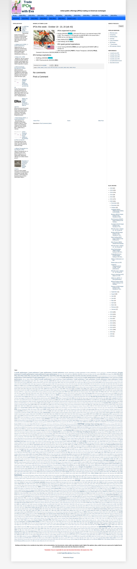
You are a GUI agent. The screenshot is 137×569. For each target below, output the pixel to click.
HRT (37, 446)
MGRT (33, 468)
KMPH (121, 454)
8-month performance (101, 379)
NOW (82, 478)
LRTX (39, 462)
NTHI (122, 478)
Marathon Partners (65, 463)
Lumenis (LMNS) (77, 462)
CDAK (121, 404)
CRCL (53, 414)
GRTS (78, 441)
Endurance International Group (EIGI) (36, 427)
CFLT (94, 406)
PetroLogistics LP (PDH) (23, 488)
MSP (65, 67)
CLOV (24, 410)
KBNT (47, 454)
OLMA (75, 482)
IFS (119, 446)
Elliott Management (105, 425)
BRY (53, 401)
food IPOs (77, 433)
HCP (59, 443)
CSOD (18, 415)
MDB (121, 465)
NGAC (50, 476)
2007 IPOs (64, 374)
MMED (112, 470)
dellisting (68, 418)
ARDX (66, 391)
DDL (119, 417)
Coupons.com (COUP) (114, 412)
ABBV (35, 380)
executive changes (40, 430)
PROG (107, 491)
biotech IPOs (55, 398)
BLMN (23, 399)
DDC (115, 417)
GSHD (92, 441)
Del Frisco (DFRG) (41, 418)
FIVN (116, 431)
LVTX (107, 462)
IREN (48, 451)
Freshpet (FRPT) (75, 435)
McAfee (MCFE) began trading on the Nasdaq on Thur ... (117, 234)
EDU (48, 425)
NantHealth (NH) (105, 473)
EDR (43, 425)
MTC (35, 473)
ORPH (97, 483)
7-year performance (90, 379)
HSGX (42, 446)
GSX (101, 441)
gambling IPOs (66, 436)
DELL (58, 418)
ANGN (82, 388)
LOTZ (116, 460)
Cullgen (57, 415)
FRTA (97, 435)
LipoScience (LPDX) (35, 460)
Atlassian (65, 393)
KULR (96, 455)
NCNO (60, 475)
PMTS (97, 490)
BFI (74, 396)
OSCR (101, 483)
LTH (49, 462)
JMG (66, 452)
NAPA (118, 473)
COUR (121, 412)
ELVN (113, 425)
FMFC (51, 433)
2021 (111, 199)
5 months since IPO (115, 59)
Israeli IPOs (64, 451)
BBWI (90, 394)
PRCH (55, 491)
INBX (80, 447)
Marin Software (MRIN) (93, 463)
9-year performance (25, 380)
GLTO (30, 439)
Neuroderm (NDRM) (91, 475)
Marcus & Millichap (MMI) (75, 463)
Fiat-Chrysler (22, 431)
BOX (96, 399)
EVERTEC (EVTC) (107, 428)
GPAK (94, 439)
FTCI (121, 435)
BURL (95, 401)
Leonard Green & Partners (29, 458)
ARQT (102, 391)
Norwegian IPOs (71, 478)
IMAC (49, 447)
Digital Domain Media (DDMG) (51, 420)
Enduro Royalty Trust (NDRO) (50, 427)
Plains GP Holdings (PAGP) (31, 490)
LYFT (18, 463)
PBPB (39, 487)
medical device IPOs (45, 467)
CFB (91, 406)
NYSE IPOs (113, 35)
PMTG (94, 490)
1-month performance (20, 372)
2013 (111, 325)
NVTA (60, 480)
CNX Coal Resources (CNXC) (100, 410)
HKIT (61, 444)
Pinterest (117, 488)
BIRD (70, 398)
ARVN (114, 391)
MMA (109, 470)
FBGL (97, 430)
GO (57, 439)
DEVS (116, 418)
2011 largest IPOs (110, 374)
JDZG (18, 452)
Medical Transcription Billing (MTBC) (58, 466)
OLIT (68, 482)
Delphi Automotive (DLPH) (76, 418)
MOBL (38, 471)
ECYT (35, 425)
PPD (41, 491)
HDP (78, 443)
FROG (90, 435)
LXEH (115, 462)
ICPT (100, 446)
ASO (18, 393)
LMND (60, 460)
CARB (35, 404)
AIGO (93, 383)
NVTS (62, 480)
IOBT (91, 449)
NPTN (88, 478)
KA (119, 452)
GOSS (91, 439)
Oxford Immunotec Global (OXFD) (31, 485)
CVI (93, 415)
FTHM (25, 436)
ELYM (116, 425)
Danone (58, 417)
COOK (84, 412)
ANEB (61, 388)
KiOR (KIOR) (75, 454)
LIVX (49, 460)
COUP (107, 412)
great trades (23, 441)
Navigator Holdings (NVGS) (36, 475)
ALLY (104, 385)
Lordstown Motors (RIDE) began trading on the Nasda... (117, 211)
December (114, 203)
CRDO (62, 414)
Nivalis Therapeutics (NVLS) (90, 476)
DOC (121, 420)
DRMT (81, 421)
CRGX (68, 414)
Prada (50, 491)
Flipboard (16, 433)
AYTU (44, 394)
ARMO (96, 391)
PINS (113, 488)
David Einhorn (90, 417)
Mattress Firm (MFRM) (68, 465)
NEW (104, 475)
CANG (26, 404)
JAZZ (115, 451)
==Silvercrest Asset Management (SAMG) (19, 67)
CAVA (86, 404)
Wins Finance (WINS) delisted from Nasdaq (117, 243)
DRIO (70, 421)
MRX (121, 471)
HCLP (56, 443)
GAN (71, 436)
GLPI (25, 439)
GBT (88, 436)
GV (26, 443)
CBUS (114, 404)
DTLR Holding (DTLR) (111, 421)
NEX (28, 476)
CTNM (43, 415)
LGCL (67, 458)
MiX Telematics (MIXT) (87, 470)
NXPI (68, 480)
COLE (114, 410)
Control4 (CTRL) (79, 412)
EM (118, 425)
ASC (15, 393)
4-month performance (66, 377)
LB (75, 457)
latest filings (55, 457)
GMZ (49, 439)
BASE (75, 394)
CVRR (99, 415)
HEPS (109, 443)
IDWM (114, 446)
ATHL (56, 393)
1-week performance (33, 372)
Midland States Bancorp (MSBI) (21, 470)
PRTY (18, 493)
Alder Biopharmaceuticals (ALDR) (64, 385)
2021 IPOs (68, 15)
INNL (25, 449)
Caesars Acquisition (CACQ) (56, 402)
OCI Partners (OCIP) (115, 480)
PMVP (71, 67)
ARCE (36, 391)
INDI (103, 447)
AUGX (79, 393)
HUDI (59, 446)
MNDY (118, 470)
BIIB (28, 398)
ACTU (109, 380)
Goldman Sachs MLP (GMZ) (77, 439)
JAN (100, 451)
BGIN (78, 396)
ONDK (121, 482)
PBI (31, 486)
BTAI (64, 401)
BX (113, 401)
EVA (78, 428)
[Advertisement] (76, 5)
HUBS (56, 446)
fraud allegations (58, 435)
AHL (76, 383)
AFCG (15, 383)
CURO (67, 415)
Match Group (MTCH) (54, 465)
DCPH (110, 417)
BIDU (89, 396)
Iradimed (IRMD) (43, 451)
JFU (29, 452)
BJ (79, 398)
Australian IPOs (91, 393)
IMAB (47, 447)
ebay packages (111, 424)
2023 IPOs (50, 15)
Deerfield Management (32, 418)
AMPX (19, 388)
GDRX (98, 436)
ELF (99, 425)
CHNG (28, 409)
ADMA (49, 382)
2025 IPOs (31, 15)
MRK (111, 471)
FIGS (52, 431)
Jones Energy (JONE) (85, 452)
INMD (22, 449)
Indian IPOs (107, 447)
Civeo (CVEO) (58, 409)
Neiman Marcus (68, 475)
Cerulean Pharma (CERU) (84, 406)
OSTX (110, 483)
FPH (33, 435)
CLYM (46, 410)
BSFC (58, 401)
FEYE (110, 430)
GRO (71, 441)
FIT (105, 431)
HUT (66, 446)
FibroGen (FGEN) (29, 431)
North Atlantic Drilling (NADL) (46, 478)
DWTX (38, 424)
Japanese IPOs (107, 451)
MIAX (50, 468)
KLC (103, 454)
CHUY (41, 409)
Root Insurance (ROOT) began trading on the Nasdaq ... (117, 221)
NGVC (59, 476)
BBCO (81, 394)
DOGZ (24, 421)
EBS (122, 424)
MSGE (21, 473)
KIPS (79, 454)
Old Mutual (64, 482)
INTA (71, 449)
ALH (78, 385)
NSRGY (110, 478)
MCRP (116, 465)
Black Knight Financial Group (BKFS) (91, 398)
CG (96, 406)
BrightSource (25, 401)
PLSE (77, 490)
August (113, 294)
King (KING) (69, 454)
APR (89, 390)
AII (99, 383)
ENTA (83, 427)
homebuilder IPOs (90, 444)
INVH (83, 449)
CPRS (39, 414)
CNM (69, 410)
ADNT (56, 382)
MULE (67, 473)
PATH (114, 485)
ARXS (117, 391)
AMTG (36, 388)
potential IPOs (37, 491)
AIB (91, 383)
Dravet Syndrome (62, 421)
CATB (58, 404)
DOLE (27, 421)
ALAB (27, 385)
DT (98, 421)
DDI (117, 417)
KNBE (15, 455)
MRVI (119, 471)
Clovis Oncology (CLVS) (31, 410)
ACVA (115, 380)
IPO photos (119, 449)
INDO (111, 447)
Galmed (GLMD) (56, 436)
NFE (48, 476)
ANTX (106, 388)
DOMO (31, 421)
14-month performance (112, 372)
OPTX (72, 483)
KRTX (72, 455)
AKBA (15, 385)
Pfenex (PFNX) (42, 488)
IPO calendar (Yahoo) (115, 46)
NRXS (106, 478)
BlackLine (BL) (102, 398)
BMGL (59, 399)
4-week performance (78, 377)
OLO (78, 482)
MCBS (96, 465)
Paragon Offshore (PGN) (68, 485)
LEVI (43, 458)
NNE (115, 476)
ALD (52, 385)
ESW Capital (51, 428)
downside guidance (43, 421)
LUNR (90, 462)
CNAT (61, 410)
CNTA (81, 410)
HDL (75, 443)
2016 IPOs (114, 15)
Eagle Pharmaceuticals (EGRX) (70, 424)
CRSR (38, 67)
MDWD (27, 466)
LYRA (21, 463)
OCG (106, 480)
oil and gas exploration (39, 482)
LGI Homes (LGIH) (79, 458)
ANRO (91, 388)
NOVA (76, 478)
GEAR (110, 436)
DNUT (118, 420)
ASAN (121, 391)
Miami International (44, 468)
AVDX (118, 393)
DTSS (117, 421)
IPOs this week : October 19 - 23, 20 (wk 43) (117, 246)
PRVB (24, 493)
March (113, 305)
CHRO (38, 409)
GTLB (110, 441)
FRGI (83, 435)
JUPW (111, 452)
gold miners (67, 439)
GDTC (104, 436)
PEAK (60, 486)
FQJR (41, 435)
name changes (95, 473)
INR (39, 449)
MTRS (50, 473)
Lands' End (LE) (23, 457)
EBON (119, 424)
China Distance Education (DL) (98, 407)
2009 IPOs (75, 374)
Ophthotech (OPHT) (58, 483)
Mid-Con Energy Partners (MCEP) (82, 468)
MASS (36, 465)
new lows (107, 475)
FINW (74, 431)
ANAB (45, 388)
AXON (35, 394)
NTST (21, 480)
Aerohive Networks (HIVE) (107, 382)
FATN (94, 430)
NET (86, 475)
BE (15, 396)
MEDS (68, 466)
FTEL (22, 436)
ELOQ (110, 425)
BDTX (121, 394)
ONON (31, 483)
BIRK (73, 398)
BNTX (75, 399)
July (112, 296)
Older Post (101, 120)
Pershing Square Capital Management (109, 486)
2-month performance (27, 374)
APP (39, 390)
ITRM (78, 451)
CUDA (54, 415)
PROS (110, 491)
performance (94, 486)
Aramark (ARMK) (116, 390)
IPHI (106, 449)
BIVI (78, 398)
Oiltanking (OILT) (49, 482)
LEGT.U (19, 458)
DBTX (102, 417)
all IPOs (86, 385)
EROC (34, 428)
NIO (77, 476)
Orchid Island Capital (82, 483)
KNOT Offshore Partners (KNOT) (33, 455)
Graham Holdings (110, 439)
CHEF (33, 407)
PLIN (65, 490)
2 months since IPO (115, 55)
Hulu (64, 446)
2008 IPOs (69, 374)
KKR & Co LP (95, 454)
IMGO (52, 447)
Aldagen (55, 385)
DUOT (28, 424)
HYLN (80, 446)
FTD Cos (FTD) (17, 436)
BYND (121, 401)
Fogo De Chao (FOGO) (69, 433)
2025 (111, 190)
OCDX (100, 480)
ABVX (75, 380)
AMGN (103, 387)
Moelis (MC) (53, 471)
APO (37, 390)
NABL (89, 473)
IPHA (104, 449)
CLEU (121, 409)
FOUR (15, 435)
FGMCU (116, 430)
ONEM (19, 483)
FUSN (37, 436)
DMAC (99, 420)
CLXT (43, 410)
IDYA (117, 446)
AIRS (116, 383)
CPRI (37, 414)
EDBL (38, 425)
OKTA (57, 482)
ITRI (76, 451)
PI (97, 488)
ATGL (50, 393)
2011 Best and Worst (87, 374)
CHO (32, 409)
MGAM (121, 466)
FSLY (113, 435)
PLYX (88, 490)
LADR (121, 455)
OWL (23, 485)
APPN (86, 390)
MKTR (93, 470)
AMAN (38, 387)
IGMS (121, 446)
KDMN (62, 454)
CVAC (81, 415)
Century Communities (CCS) (44, 406)
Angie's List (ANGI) (75, 388)
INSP (66, 449)
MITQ (81, 470)
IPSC (31, 451)
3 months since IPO (115, 57)
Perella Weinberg (87, 486)
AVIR (22, 394)
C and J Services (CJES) (31, 402)
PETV (29, 488)
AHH (72, 383)
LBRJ (80, 457)
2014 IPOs (25, 18)
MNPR (121, 470)
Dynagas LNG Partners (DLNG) (49, 424)
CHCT (19, 407)
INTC (73, 449)
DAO (61, 417)
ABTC (58, 380)
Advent (82, 382)
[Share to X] (54, 65)
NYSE (77, 480)
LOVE (119, 460)
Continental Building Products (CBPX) (67, 412)
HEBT (98, 443)
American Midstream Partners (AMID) (94, 387)
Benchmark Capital (35, 396)
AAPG (32, 380)
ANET (64, 388)
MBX (90, 465)
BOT (91, 399)
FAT (81, 430)
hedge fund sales (104, 443)
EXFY (46, 430)
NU (23, 480)
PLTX (85, 490)
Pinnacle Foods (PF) (107, 488)
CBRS (97, 404)
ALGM (75, 385)
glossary (22, 439)
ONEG (15, 483)
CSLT (15, 415)
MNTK (21, 471)
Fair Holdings (77, 430)
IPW (34, 451)
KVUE (102, 455)
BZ (20, 402)
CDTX (24, 406)
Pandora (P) (56, 485)
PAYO (29, 486)
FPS (38, 435)
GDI (96, 436)
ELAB (77, 425)
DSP (96, 421)
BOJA (82, 399)
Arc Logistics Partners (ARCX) (28, 391)
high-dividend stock (38, 444)
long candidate (110, 460)
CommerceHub (17, 412)
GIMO (83, 438)
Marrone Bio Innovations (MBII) (28, 465)
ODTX (15, 482)
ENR (81, 427)
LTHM (51, 462)
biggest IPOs (24, 398)
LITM (41, 460)
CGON (101, 406)
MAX (79, 465)
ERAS (23, 428)
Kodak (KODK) (46, 455)
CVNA (96, 415)
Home (14, 15)
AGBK (29, 383)
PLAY (49, 490)
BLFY (18, 399)
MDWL (31, 466)
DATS (83, 417)
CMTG (58, 410)
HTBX (48, 446)
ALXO (30, 387)
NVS (54, 480)
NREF (101, 478)
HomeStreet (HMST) (99, 444)
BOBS (78, 399)
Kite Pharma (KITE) (85, 454)
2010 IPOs (62, 18)
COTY (104, 412)
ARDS (60, 391)
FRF (80, 435)
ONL (25, 483)
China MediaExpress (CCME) (111, 407)
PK (22, 490)
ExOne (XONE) (51, 430)
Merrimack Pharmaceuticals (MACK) (100, 466)
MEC (39, 466)
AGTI (70, 383)
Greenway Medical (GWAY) (60, 441)
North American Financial (34, 478)
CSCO (121, 414)
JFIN (24, 452)
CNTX (89, 410)
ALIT (81, 385)
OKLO (54, 482)
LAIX (18, 457)
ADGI (44, 382)
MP (101, 471)
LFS (56, 458)
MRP (116, 471)
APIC (23, 390)
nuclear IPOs (27, 480)
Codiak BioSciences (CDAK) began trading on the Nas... (117, 255)
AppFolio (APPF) (49, 390)
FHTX (15, 431)
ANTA (99, 388)
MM (107, 470)
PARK (75, 485)
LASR (51, 457)
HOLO (72, 444)
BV (100, 401)
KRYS (79, 455)
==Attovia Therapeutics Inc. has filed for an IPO (21, 149)
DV (36, 424)
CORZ (97, 412)
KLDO (105, 454)
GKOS (88, 438)
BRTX (48, 401)
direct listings (76, 420)
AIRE (111, 383)
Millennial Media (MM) (60, 470)
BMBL (56, 399)
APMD (34, 390)
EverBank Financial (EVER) (97, 428)
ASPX (35, 393)
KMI (119, 454)
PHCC (74, 488)
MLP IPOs (100, 470)
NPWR (91, 478)
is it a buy (58, 451)
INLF (18, 449)
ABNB (50, 380)
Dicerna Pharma (38, 420)
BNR (70, 399)
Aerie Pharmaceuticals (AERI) (92, 382)
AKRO (21, 385)
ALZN (33, 387)
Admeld (53, 382)
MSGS (27, 473)
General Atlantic (115, 436)
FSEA (108, 435)
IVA (81, 451)
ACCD (84, 380)
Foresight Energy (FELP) (85, 433)
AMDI (66, 387)
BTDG (69, 401)
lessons (40, 458)
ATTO (69, 393)
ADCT (31, 382)
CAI (72, 402)
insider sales (43, 449)
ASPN (32, 393)
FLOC (29, 433)
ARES (72, 391)
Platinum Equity (44, 490)
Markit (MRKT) (116, 463)
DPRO (57, 421)
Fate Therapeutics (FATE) (87, 430)
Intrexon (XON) (78, 449)
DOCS (18, 421)
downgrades (35, 421)
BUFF (92, 401)
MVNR (74, 473)
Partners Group (103, 485)
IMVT (78, 447)
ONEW (22, 483)
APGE (18, 390)
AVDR (115, 393)
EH (66, 425)
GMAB (39, 439)
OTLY (121, 483)
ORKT (94, 483)
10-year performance (70, 372)
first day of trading (82, 432)
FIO (76, 431)
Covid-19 (20, 414)
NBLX (43, 475)
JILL (53, 452)
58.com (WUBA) (34, 379)
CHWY (44, 409)
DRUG (87, 421)
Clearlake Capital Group (114, 409)
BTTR (81, 401)
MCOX (110, 465)
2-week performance (39, 374)
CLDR (87, 409)
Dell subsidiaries (62, 418)
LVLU (104, 462)
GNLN (55, 439)
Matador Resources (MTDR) (44, 465)
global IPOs (109, 438)
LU (58, 462)
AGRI (56, 383)
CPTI (42, 414)
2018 (111, 314)
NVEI (47, 480)
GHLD (45, 67)
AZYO (54, 394)
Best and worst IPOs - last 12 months (57, 396)
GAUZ (80, 436)
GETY (47, 438)
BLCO (121, 398)
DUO (23, 424)
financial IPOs (56, 432)
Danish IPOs (53, 417)
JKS (64, 452)
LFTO (61, 458)
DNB (107, 420)
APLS (26, 390)
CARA (32, 404)
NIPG (80, 476)
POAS (103, 490)
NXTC (73, 480)
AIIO (102, 383)
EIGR (72, 425)
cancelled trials (21, 404)
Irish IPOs (52, 451)
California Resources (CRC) (79, 402)
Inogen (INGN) (32, 449)
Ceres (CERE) (62, 406)
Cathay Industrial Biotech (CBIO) (78, 404)
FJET (119, 431)
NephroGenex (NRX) (80, 475)
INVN (85, 449)
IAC (85, 446)
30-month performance (50, 377)
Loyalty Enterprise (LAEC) (24, 462)
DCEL (107, 417)
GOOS (88, 439)
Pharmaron (64, 488)
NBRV (46, 475)
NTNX (18, 480)
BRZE (55, 401)
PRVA (21, 493)
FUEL (31, 436)
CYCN (21, 417)
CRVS (94, 414)
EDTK (45, 425)
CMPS (55, 410)
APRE (91, 390)
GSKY (96, 441)
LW (112, 462)
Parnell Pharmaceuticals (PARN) (84, 485)
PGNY (52, 488)
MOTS (98, 471)
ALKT (83, 385)
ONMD (28, 483)
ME (36, 466)
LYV (23, 463)
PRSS (15, 493)
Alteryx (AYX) (20, 387)
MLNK (96, 470)
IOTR (101, 449)
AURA (85, 393)
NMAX (109, 476)
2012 (111, 327)
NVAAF (38, 480)
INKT (15, 449)
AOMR (112, 388)
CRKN (74, 414)
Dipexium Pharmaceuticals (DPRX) (65, 420)
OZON (43, 485)
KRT (70, 455)
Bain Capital (62, 394)
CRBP (47, 414)
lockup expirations (75, 460)
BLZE (54, 399)
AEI (84, 382)
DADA (45, 417)
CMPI (53, 410)
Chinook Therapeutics (22, 409)
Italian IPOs (69, 451)
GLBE (91, 438)
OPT (70, 483)
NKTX (100, 476)
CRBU (50, 414)
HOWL (23, 446)
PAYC (26, 486)
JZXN (117, 452)
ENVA (86, 427)
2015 (111, 320)
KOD (42, 455)
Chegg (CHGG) (39, 407)
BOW (93, 399)
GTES (104, 441)
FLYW (48, 433)
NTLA (15, 480)
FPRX (36, 435)
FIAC (18, 431)
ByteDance (16, 402)
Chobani (35, 409)
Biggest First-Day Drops (114, 396)
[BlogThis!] (52, 65)
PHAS (68, 488)
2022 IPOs (59, 15)
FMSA (54, 433)
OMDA (85, 482)
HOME (75, 444)
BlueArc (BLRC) (49, 399)
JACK (88, 451)
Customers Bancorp (76, 415)
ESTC (46, 428)
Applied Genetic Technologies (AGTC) (62, 390)
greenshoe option (50, 441)
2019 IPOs (86, 15)
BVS (103, 401)
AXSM (38, 394)
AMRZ (27, 388)
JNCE (74, 452)
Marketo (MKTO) (109, 463)
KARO (33, 454)
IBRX (92, 446)
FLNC (26, 433)
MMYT (115, 470)
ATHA (53, 393)
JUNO (105, 452)
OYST (40, 485)
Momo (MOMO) (66, 471)
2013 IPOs (34, 18)
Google (84, 439)
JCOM (117, 451)
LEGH (121, 457)
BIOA (35, 398)
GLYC (36, 439)
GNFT (52, 439)
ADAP (28, 382)
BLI (20, 399)
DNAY (104, 420)
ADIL (47, 382)
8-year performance (113, 379)
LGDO (73, 458)
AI (85, 383)
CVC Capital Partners (88, 415)
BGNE (81, 396)
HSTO (45, 446)
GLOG (118, 438)
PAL (47, 485)
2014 (111, 323)
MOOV (74, 471)
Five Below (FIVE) (110, 431)
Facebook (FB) (70, 430)
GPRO (97, 439)
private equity (94, 491)
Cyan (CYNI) (113, 415)
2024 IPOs (41, 15)
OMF (92, 482)
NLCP (103, 476)
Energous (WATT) (61, 427)
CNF (67, 410)
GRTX (81, 441)
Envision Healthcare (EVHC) (94, 427)
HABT (33, 443)
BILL (33, 398)
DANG (48, 417)
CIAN (51, 409)
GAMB (61, 436)
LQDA (34, 462)
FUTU (40, 436)
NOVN (79, 478)
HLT (64, 444)
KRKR (56, 455)
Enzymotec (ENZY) (111, 427)
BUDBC (89, 401)
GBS (86, 436)
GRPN (74, 441)
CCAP (117, 404)
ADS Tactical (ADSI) (68, 382)
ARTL (108, 391)
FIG (47, 431)
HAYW (47, 443)
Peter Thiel (120, 486)
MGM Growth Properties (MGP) (21, 468)
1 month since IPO (114, 53)
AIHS (98, 383)
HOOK (121, 444)
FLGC (121, 431)
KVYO (105, 455)
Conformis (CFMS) (55, 412)
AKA (119, 383)
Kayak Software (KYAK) (40, 454)
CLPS (38, 410)
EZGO (56, 430)
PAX (21, 486)
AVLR (24, 394)
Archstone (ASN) (42, 391)
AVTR (30, 394)
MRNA (113, 471)
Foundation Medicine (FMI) (117, 433)
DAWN (95, 417)
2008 (111, 336)
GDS (101, 436)
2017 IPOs (104, 15)
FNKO (60, 433)
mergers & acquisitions (85, 467)
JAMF (97, 451)
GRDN (118, 439)
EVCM (83, 428)
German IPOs (42, 438)
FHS (122, 430)
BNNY (67, 399)
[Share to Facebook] (56, 65)
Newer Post (36, 120)
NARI (121, 473)
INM (20, 449)
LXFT (121, 462)
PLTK (80, 490)
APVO (100, 390)
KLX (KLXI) (115, 454)
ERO (32, 428)
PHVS (95, 488)
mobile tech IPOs (33, 471)
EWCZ (26, 430)
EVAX (80, 428)
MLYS (104, 470)
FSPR (115, 435)
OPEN (40, 483)
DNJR (110, 420)
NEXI (31, 476)
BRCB (113, 399)
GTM (113, 441)
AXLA (32, 394)
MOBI (27, 471)
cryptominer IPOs (116, 414)
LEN (22, 458)
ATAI (44, 393)
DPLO (54, 421)
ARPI (100, 391)
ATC (48, 393)
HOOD (117, 444)
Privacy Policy (88, 491)
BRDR (119, 399)
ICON (97, 446)
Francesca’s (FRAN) (50, 435)
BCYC (112, 394)
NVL (50, 480)
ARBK (121, 390)
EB (103, 424)
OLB (60, 482)
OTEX (113, 483)
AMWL (42, 388)
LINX (24, 460)
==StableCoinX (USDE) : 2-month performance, (21, 45)
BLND (26, 399)
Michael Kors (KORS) (59, 468)
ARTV (111, 391)
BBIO (84, 394)
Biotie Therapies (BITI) (64, 398)
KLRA (108, 454)
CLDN (83, 409)
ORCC (75, 483)
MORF (80, 471)
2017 (111, 316)
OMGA (94, 482)
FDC (103, 430)
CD (119, 404)
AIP (106, 383)
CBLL (91, 404)
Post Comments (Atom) (46, 123)
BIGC (107, 396)
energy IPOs (68, 427)
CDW (27, 406)
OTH (116, 483)
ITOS (74, 451)
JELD (21, 452)
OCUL (121, 480)
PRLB (98, 491)
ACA (82, 380)
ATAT (46, 393)
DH (18, 420)
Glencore (98, 438)
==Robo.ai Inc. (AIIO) (19, 57)
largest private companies (43, 457)
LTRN (56, 462)
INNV (28, 449)
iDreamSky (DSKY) (108, 446)
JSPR (91, 452)
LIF (102, 458)
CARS (44, 404)
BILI (30, 398)
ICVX (102, 446)
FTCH (118, 435)
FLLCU (20, 433)
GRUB (84, 441)
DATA (67, 417)
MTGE (44, 473)
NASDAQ (18, 475)
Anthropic (102, 388)
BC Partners (93, 394)
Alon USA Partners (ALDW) (114, 385)
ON (103, 482)
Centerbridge (35, 406)
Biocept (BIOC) (47, 398)
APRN (94, 390)
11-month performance (80, 372)
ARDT (63, 391)
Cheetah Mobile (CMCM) (26, 407)
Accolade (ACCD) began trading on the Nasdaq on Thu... (117, 225)
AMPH (111, 387)
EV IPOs (75, 428)
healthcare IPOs (83, 443)
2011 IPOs (52, 18)
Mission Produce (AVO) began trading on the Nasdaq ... (117, 283)
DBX (105, 417)
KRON (62, 455)
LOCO (81, 460)
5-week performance (113, 377)
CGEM (98, 406)
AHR (84, 383)
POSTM (23, 491)
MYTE (86, 473)
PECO (63, 486)
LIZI (54, 460)
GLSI (49, 67)
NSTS (116, 478)
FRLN (85, 435)
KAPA (30, 454)
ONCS (118, 482)
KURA (99, 455)
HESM (15, 444)
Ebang (106, 424)
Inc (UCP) (84, 447)
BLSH (39, 399)
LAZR (73, 457)
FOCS (63, 433)
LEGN (15, 458)
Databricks (79, 417)
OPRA (64, 483)
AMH (106, 387)
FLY (43, 433)
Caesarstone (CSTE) (67, 402)
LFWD (64, 458)
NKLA (97, 476)
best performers (69, 396)
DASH (64, 417)
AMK (109, 387)
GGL (58, 438)
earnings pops (98, 424)
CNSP (75, 410)
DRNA (84, 421)
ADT (73, 382)
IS (55, 451)
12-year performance (101, 372)
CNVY (92, 410)
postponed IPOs (30, 491)
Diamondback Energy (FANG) (25, 420)
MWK (77, 473)
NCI (52, 475)
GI (64, 438)
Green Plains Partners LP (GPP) (39, 441)
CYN (24, 417)
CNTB (83, 410)
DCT (112, 417)
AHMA (81, 383)
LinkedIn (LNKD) (18, 460)
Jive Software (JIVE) (58, 452)
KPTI (53, 455)
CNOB (72, 410)
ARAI (111, 390)
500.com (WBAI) (26, 379)
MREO (108, 471)
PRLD (74, 67)
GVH (28, 443)
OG (32, 482)
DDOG (16, 418)
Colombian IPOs (119, 410)
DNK (113, 420)
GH (59, 438)
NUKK (32, 480)
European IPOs (69, 428)
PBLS (33, 486)
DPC (52, 421)
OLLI (72, 482)
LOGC (85, 460)
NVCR (41, 480)
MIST (73, 470)
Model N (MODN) (47, 471)
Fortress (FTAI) (97, 433)
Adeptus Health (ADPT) (38, 382)
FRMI (88, 435)
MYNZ (79, 473)
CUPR (61, 415)
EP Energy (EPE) (119, 427)
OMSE (100, 482)
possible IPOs (114, 490)
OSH (105, 483)
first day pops (92, 432)
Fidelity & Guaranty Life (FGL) (39, 431)
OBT (98, 480)
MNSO (18, 471)
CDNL (19, 406)
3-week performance (27, 377)
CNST (78, 410)
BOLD (85, 399)
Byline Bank (117, 401)
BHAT (84, 396)
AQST (104, 390)
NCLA (54, 475)
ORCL (88, 483)
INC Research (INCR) (91, 447)
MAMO (33, 463)
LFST (58, 458)
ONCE (105, 482)
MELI (74, 466)
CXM (109, 415)
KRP (68, 455)
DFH (119, 418)
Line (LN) (121, 458)
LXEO (118, 462)
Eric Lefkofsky (28, 428)
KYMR (108, 455)
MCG (107, 465)
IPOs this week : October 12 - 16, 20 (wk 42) (117, 271)
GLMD (101, 438)
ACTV (112, 380)
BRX (51, 401)
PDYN (57, 486)
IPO (108, 449)
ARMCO (93, 391)
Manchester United (39, 463)
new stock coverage (22, 476)
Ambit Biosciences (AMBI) (48, 387)
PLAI (24, 490)
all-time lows (91, 385)
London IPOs (89, 460)
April (112, 302)
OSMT (107, 483)
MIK (41, 470)
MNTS (24, 471)
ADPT (59, 382)
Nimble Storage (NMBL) (70, 476)
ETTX (64, 428)
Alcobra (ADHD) (47, 385)
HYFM (77, 446)
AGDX (32, 383)
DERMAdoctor (112, 418)
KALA (121, 452)
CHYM (48, 409)
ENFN (73, 427)
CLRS (41, 410)
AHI (74, 383)
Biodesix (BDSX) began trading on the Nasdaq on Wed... (117, 216)
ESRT (43, 428)
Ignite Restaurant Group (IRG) (20, 447)
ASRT (38, 393)
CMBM (49, 410)
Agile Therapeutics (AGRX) (39, 383)
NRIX (104, 478)
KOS (51, 455)
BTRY (75, 401)
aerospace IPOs (116, 382)
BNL (65, 399)
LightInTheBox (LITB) (108, 458)
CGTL (108, 406)
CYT (30, 417)
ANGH (67, 388)
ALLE (95, 385)
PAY (24, 486)
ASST (41, 393)
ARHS (75, 391)
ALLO (101, 385)
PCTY (47, 486)
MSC (15, 473)
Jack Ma (92, 451)
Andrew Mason (56, 388)
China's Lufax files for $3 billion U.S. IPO (117, 275)
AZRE (51, 394)
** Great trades (113, 44)
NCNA (57, 475)
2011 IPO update (96, 374)
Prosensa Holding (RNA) (117, 491)
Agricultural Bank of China (62, 383)
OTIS (119, 483)
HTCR (51, 446)
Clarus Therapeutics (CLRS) (74, 409)
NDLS (63, 475)
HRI (32, 446)
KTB (91, 455)
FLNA (23, 433)
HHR (30, 444)
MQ (103, 471)
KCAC (52, 454)
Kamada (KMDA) (25, 454)
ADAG (15, 382)
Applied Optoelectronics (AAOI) (77, 390)
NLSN (106, 476)
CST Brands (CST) (27, 415)
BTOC (72, 401)
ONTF (34, 483)
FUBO (28, 436)
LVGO (101, 462)
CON (38, 412)
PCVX (50, 486)
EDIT (40, 425)
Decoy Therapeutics (22, 418)
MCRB (113, 465)
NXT (71, 480)
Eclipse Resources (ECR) (22, 425)
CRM (77, 414)
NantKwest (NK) (113, 473)
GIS (85, 438)
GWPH (30, 443)
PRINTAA (82, 491)
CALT (100, 402)
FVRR (48, 436)
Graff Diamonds (102, 439)
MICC (52, 468)
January (113, 309)
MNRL (15, 471)
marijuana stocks (84, 463)
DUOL (25, 424)
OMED (89, 482)
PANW (61, 485)
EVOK (117, 428)
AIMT (104, 383)
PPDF (44, 491)
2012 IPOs (43, 18)
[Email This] (50, 65)
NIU (82, 476)
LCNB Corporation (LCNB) (97, 457)
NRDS (94, 478)
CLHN (15, 410)
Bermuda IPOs (45, 396)
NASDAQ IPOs (113, 36)
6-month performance (45, 379)
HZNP (83, 446)
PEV (35, 488)
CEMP (30, 406)
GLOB (105, 438)
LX (113, 462)
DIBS (33, 420)
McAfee (92, 465)
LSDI (42, 462)
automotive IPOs (101, 393)
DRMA (78, 421)
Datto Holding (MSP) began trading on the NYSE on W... (117, 239)
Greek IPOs (29, 441)
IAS (87, 446)
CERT (67, 406)
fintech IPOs (69, 431)
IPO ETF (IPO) (112, 449)
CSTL (32, 415)
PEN (66, 486)
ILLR (44, 447)
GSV (99, 441)
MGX (39, 468)
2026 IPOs (22, 15)
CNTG (86, 410)
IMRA (63, 447)
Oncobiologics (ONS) (111, 482)
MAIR (30, 463)
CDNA (15, 406)
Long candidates (114, 40)
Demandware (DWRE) (99, 418)
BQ (100, 399)
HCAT (53, 443)
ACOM (104, 380)
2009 (111, 334)
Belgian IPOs (28, 396)
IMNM (55, 447)
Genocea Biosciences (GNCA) (29, 438)
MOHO (57, 471)
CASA (50, 404)
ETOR (58, 428)
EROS (40, 428)
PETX (32, 488)
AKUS (24, 385)
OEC (18, 482)
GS (87, 441)
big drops (93, 396)
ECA (15, 425)
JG (31, 452)
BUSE (98, 401)
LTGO (46, 462)
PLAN (39, 490)
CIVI (62, 409)
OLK (70, 482)
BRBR (110, 399)
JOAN (79, 452)
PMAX (91, 490)
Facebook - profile (62, 430)
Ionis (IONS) (94, 449)
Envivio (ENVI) (103, 427)
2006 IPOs (59, 374)
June (112, 298)
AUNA (82, 393)
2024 (111, 192)
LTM (54, 462)
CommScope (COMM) (25, 412)
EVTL (23, 430)
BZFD (22, 402)
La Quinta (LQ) (116, 455)
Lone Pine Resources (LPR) (99, 460)
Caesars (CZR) (46, 402)
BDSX (118, 394)
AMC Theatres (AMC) (60, 387)
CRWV (100, 414)
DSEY (93, 421)
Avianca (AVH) (17, 394)
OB (89, 480)
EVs (21, 430)
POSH (109, 490)
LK (55, 460)
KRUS (75, 455)
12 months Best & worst (116, 60)
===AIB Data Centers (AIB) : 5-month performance (25, 29)
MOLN (60, 471)
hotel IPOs (16, 446)
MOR (77, 471)
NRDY (98, 478)
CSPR (21, 415)
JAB (86, 451)
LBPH (77, 457)
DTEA (102, 421)
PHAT (71, 488)
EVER (89, 428)
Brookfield (39, 401)
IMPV (60, 447)
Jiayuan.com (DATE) (47, 452)
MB (81, 465)
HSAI (40, 446)
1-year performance (46, 372)
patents (111, 485)
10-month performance (58, 372)
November (114, 205)
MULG (70, 473)
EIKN (74, 425)
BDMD (115, 394)
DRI (67, 421)
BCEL (103, 394)
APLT (28, 390)
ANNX (85, 388)
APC (122, 388)
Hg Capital (24, 444)
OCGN (108, 480)
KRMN (59, 455)
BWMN (108, 401)
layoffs (70, 457)
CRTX (90, 414)
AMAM (35, 387)
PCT (45, 486)
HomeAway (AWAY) (82, 444)
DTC (100, 421)
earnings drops (89, 424)
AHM (79, 383)
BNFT (62, 399)
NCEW (49, 475)
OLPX (81, 482)
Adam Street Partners (22, 382)
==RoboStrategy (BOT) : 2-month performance (21, 118)
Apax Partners (117, 388)
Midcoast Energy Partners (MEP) (115, 468)
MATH (61, 465)
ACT (107, 380)
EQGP (17, 428)
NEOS (74, 475)
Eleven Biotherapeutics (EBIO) (91, 425)
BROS (42, 401)
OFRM (21, 482)
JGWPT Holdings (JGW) (37, 452)
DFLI (122, 418)
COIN (111, 410)
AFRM (23, 383)
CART (47, 404)
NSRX (113, 478)
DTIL (105, 421)
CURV (70, 415)
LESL (37, 458)
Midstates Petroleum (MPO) (34, 470)
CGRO (104, 406)
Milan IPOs (44, 470)
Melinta (76, 466)
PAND (52, 485)
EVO (115, 428)
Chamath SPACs (113, 406)
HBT (50, 443)
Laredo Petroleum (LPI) (32, 457)
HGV (28, 444)
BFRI (76, 396)
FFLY (113, 430)
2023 (111, 194)
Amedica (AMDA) (71, 387)
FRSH (94, 435)
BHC (87, 396)
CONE (41, 412)
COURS (16, 414)
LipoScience (28, 460)
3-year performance (39, 377)
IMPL (58, 447)
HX (74, 446)
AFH (18, 383)
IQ (35, 451)
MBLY (84, 465)
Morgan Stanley (93, 471)
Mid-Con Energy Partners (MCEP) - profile (99, 468)
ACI (99, 380)
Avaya (109, 393)
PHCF (76, 488)
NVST (56, 480)
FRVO (99, 435)
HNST (69, 444)
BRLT (35, 401)
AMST (30, 388)
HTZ (54, 446)
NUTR (35, 480)
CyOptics (27, 417)
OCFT (103, 480)
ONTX (37, 483)
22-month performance (112, 375)
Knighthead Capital (21, 455)
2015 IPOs (16, 18)
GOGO (63, 439)
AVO (27, 394)
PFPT (49, 488)
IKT (42, 447)
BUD (84, 401)
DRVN (90, 421)
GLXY (33, 439)
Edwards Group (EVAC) (54, 425)
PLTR (82, 490)
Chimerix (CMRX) (87, 407)
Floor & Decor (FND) (34, 433)
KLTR (111, 454)
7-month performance (79, 379)
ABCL (38, 380)
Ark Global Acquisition (83, 391)
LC (88, 457)
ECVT (32, 425)
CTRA (46, 415)
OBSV (95, 480)
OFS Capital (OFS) (27, 482)
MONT (71, 471)
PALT (49, 485)
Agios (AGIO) (48, 383)
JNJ (77, 452)
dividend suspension (83, 420)
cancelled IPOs (114, 402)
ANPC (88, 388)
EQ (15, 428)
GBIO (83, 436)
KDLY (60, 454)
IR (39, 451)
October (113, 207)
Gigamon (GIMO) (78, 438)
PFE (37, 488)
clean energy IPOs (92, 409)
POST (119, 490)
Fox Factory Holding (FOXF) (23, 435)
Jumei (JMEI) (98, 452)
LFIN (54, 458)
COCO (108, 410)
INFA (122, 447)
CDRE (22, 406)
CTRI (49, 415)
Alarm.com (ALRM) (33, 385)
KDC (55, 454)
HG (21, 444)
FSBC (102, 435)
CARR (41, 404)
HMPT (66, 444)
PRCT (58, 491)
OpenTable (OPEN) (49, 483)
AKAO (121, 383)
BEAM (17, 396)
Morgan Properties (86, 471)
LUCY (72, 462)
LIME (114, 458)
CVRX (102, 415)
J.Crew (83, 451)
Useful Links (72, 18)
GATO (77, 436)
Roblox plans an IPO (116, 262)
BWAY (105, 401)
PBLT (36, 486)
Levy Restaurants (48, 458)
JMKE (71, 452)
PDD (55, 486)
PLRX (74, 490)
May (112, 300)
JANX (102, 451)
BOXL (98, 399)
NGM (53, 476)
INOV (37, 449)
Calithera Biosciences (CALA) (92, 402)
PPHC (47, 491)
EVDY (86, 428)
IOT (98, 449)
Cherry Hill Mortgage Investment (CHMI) (67, 407)
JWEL (114, 452)
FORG (92, 433)
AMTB (33, 388)
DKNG (50, 58)
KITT (91, 454)
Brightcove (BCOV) (18, 401)
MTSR (56, 473)
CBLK (89, 404)
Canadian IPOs (107, 403)
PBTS (42, 486)
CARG (38, 404)
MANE (44, 463)
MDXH (34, 466)
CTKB (40, 415)
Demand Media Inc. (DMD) (88, 418)
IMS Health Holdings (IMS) (70, 447)
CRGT (65, 414)
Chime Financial (79, 407)
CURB (64, 415)
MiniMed (67, 470)
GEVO (50, 438)
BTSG (78, 401)
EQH (20, 428)
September (114, 292)
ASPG (26, 393)
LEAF (118, 457)
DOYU (48, 421)
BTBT (66, 401)
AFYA (26, 383)
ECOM (29, 425)
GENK (21, 438)
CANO (29, 404)
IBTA (94, 446)
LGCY (70, 458)
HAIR (37, 443)
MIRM (70, 470)
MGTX (36, 468)
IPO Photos (112, 42)
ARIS (78, 391)
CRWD (97, 414)
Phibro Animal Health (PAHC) (84, 488)
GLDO (94, 438)
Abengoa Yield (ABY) (44, 380)
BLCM (118, 398)
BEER (23, 396)
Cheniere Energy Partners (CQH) (50, 407)
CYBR (18, 417)
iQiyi (37, 451)
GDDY (93, 436)
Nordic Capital (26, 478)
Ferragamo (106, 430)
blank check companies (111, 398)
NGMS (56, 476)
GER (37, 438)
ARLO (90, 391)
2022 (111, 197)
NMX (112, 476)
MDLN (21, 466)
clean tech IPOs (100, 409)
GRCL (115, 439)
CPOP (34, 414)
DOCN (15, 421)
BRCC (116, 399)
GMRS (42, 439)
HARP (42, 443)
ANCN (48, 388)
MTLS (47, 473)
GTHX (107, 441)
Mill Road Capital (51, 470)
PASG (108, 485)
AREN (69, 391)
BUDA (86, 401)
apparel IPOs (43, 390)
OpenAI (43, 483)
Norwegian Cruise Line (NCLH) (60, 478)
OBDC (92, 480)
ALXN (27, 387)
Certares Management (73, 406)
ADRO (62, 382)
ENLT (76, 427)
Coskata (100, 412)
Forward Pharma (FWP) (106, 433)
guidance (116, 441)
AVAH (106, 393)
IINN (29, 447)
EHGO (69, 425)
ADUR (79, 382)
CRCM (56, 414)
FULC (34, 436)
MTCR (38, 473)
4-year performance (89, 377)
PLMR (68, 490)
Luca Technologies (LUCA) (65, 462)
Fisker (103, 431)
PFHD (47, 488)
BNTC (73, 399)
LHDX (85, 458)
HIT (59, 444)
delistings (47, 418)
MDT (24, 466)
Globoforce (114, 438)
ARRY (105, 391)
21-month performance (102, 375)
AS (119, 391)
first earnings (98, 431)
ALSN (15, 387)
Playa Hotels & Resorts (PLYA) (57, 490)
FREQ (69, 435)
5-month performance (102, 377)
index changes (99, 447)
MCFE (70, 33)
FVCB (43, 436)
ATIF (62, 393)
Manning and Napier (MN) (52, 463)
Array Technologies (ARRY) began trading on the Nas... (117, 251)
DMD (102, 420)
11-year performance (91, 372)
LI (87, 458)
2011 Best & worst (114, 62)
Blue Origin (43, 399)
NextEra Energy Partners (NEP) (40, 476)
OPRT (67, 483)
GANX (74, 436)
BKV (82, 398)
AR (109, 390)
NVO (52, 480)
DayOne (98, 417)
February (113, 307)
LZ (25, 463)
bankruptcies (68, 394)
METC (109, 466)
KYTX (111, 455)
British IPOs (31, 401)
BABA (57, 395)
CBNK (94, 404)
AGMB (52, 383)
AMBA (41, 387)
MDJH (15, 466)
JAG (95, 451)
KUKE (93, 455)
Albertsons (40, 385)
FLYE (45, 433)
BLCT (15, 399)
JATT (112, 451)
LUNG (87, 462)
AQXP (106, 390)
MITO (78, 470)
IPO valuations (17, 451)
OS (99, 483)
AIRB (108, 383)
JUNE (102, 452)
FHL (120, 430)
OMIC (97, 482)
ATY (74, 393)
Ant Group (95, 388)
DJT (89, 420)
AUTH (96, 393)
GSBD (89, 441)
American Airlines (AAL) (81, 387)
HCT (61, 443)
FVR (46, 436)
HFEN (18, 444)
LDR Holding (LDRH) (112, 457)
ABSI (53, 380)
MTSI (53, 473)
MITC (76, 470)
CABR (41, 402)
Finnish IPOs (63, 431)
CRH (71, 414)
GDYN (107, 436)
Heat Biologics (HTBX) (92, 443)
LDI (104, 457)
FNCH (57, 433)
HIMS (44, 444)
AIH (95, 383)
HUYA (69, 446)
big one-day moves (101, 396)
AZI (49, 394)
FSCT (105, 435)
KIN (65, 454)
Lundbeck (83, 462)
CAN (102, 402)
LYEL (15, 463)
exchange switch (32, 430)
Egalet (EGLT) (63, 425)
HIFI (33, 444)
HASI (45, 443)
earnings (112, 38)
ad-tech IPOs (120, 380)
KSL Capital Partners (85, 455)
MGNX (29, 468)
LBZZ (86, 457)
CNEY (64, 410)
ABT (56, 380)
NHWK (63, 476)
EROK (37, 428)
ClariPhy (65, 409)
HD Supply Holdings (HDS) (68, 443)
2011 (111, 329)
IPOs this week (54, 67)
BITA (75, 398)
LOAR (69, 460)
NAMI (100, 473)
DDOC (121, 417)
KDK (57, 454)
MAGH (27, 463)
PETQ (15, 488)
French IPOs (65, 435)
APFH (15, 390)
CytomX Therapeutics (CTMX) (38, 417)
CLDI (81, 409)
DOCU (21, 421)
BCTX (109, 394)
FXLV (51, 436)
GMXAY (46, 439)
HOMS (105, 444)
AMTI (39, 388)
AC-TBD (79, 380)
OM (83, 482)
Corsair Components (90, 412)
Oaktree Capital (85, 480)
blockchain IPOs (30, 399)
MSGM (24, 473)
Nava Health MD (26, 475)
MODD (41, 471)
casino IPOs (54, 404)
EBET (116, 424)
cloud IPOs (20, 411)
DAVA (86, 417)
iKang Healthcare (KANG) (35, 447)
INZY (88, 449)
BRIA (121, 399)
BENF (41, 396)
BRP (46, 401)
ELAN (80, 425)
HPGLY (29, 446)
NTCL (119, 478)
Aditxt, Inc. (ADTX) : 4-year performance (116, 278)
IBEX (89, 446)
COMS (35, 412)
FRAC (43, 435)
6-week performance (57, 379)
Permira (99, 486)
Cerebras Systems (55, 406)
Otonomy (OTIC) (17, 485)
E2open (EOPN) (59, 424)
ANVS (109, 388)
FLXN (41, 433)
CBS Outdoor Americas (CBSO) (105, 404)
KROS (65, 455)
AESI (121, 382)
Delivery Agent (53, 418)
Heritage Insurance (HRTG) (117, 443)
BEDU (20, 396)
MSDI (18, 473)
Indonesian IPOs (116, 447)
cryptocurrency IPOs (107, 414)
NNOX (117, 476)
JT (93, 452)
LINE (117, 458)
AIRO (114, 383)
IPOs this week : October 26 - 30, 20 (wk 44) (117, 229)
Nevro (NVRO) (99, 475)
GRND (68, 441)
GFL (53, 438)
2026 (111, 188)
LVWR (109, 462)
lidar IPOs (99, 458)
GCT (90, 436)
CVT (105, 415)
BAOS (72, 394)
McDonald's (100, 465)
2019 (111, 312)
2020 (111, 201)
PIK (99, 488)
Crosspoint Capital (82, 414)
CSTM (35, 415)
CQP (45, 414)
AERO (100, 382)
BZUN (25, 402)
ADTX (76, 382)
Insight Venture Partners (59, 449)
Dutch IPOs (32, 424)
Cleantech (107, 409)
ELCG (82, 425)
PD (52, 486)
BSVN (61, 401)
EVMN (112, 428)
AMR (22, 388)
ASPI (29, 393)
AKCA (18, 385)
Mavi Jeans (75, 465)
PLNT (71, 490)
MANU (59, 463)
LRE (37, 462)
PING (101, 488)
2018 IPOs (95, 15)
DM (96, 420)
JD (120, 451)
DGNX (15, 420)
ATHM (59, 393)
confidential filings (47, 412)
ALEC (73, 385)
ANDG (51, 388)
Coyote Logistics (25, 414)
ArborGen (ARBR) (18, 391)
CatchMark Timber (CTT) (65, 404)
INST (68, 449)
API (21, 390)
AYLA (41, 394)
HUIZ (62, 446)
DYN (41, 424)
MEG (71, 466)
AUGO (76, 393)
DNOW (115, 420)
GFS (55, 438)
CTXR (51, 415)
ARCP (57, 391)
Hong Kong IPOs (111, 444)
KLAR (100, 454)
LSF (59, 67)
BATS (78, 394)
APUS (97, 390)
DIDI (43, 420)
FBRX (100, 430)
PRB (52, 491)
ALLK (98, 385)
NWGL (65, 480)
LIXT (52, 460)
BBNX (87, 394)
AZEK (47, 394)
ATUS (71, 393)
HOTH (20, 446)
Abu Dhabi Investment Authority (67, 380)
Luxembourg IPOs (96, 462)
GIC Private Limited (69, 438)
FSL (110, 435)
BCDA (98, 394)
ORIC (67, 67)
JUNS (108, 452)
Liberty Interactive (92, 458)
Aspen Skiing (22, 393)
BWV (111, 401)
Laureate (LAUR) (62, 457)
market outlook (101, 463)
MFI (118, 466)
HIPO (57, 444)
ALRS (121, 385)
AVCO (112, 393)
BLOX (36, 399)
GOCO (60, 439)
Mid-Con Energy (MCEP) (69, 468)
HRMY (34, 446)
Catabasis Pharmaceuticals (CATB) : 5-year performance (116, 266)
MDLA (18, 466)
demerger (106, 418)
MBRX (87, 465)
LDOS (106, 457)
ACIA (101, 380)
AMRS (24, 388)
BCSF (106, 394)
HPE (27, 446)
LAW (67, 457)
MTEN (41, 473)
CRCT (60, 414)
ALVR (24, 387)
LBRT (83, 457)
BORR (88, 399)
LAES (15, 457)
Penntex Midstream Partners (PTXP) (75, 486)
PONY (106, 490)
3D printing (57, 377)
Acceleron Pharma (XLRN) (92, 380)
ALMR (106, 385)
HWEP (72, 446)
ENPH (78, 427)
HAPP (39, 443)
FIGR (49, 431)
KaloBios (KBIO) (17, 454)
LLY (58, 460)
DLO (95, 420)
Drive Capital (74, 421)
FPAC (31, 435)
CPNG (31, 414)
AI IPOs (88, 383)
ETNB (55, 428)
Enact (26, 427)
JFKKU (26, 452)
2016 (111, 318)
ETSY (61, 428)
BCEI (101, 394)
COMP (32, 412)
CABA (38, 402)
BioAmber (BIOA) (40, 398)
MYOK (82, 473)
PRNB (104, 491)
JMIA (69, 452)
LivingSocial (45, 460)
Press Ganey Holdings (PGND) (72, 491)
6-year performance (68, 379)
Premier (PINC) (63, 491)
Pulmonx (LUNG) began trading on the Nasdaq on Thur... (117, 288)
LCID (90, 457)
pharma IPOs (57, 488)
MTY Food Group (62, 473)
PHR (92, 488)
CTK (38, 415)
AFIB (20, 383)
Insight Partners (50, 449)
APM (31, 390)
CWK (107, 415)
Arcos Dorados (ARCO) (51, 391)
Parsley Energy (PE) (95, 485)
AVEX (121, 393)
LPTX (31, 462)
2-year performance (51, 374)
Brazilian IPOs (105, 399)
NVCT (44, 480)
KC (50, 454)
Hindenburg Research (50, 444)
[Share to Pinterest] (57, 65)
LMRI (66, 460)
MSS (33, 473)
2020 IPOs (77, 15)
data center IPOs (72, 417)
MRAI (105, 471)
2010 (111, 331)
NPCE (85, 478)
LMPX (63, 460)
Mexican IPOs (114, 466)
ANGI (70, 388)
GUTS (23, 443)
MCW (119, 465)
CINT (54, 409)
